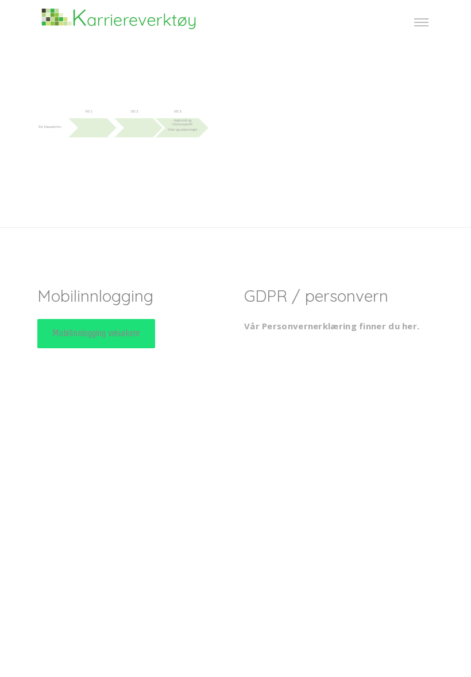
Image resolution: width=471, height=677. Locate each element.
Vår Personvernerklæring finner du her (330, 326)
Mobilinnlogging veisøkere (96, 333)
